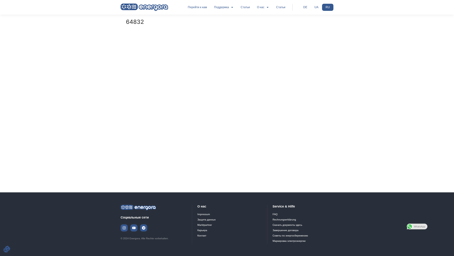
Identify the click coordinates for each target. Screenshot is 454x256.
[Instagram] (124, 227)
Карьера (202, 230)
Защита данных (206, 219)
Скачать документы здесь (287, 224)
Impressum (203, 214)
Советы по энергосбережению (290, 235)
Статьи (245, 7)
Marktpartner (204, 224)
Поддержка (221, 7)
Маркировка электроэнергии (289, 240)
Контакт (201, 235)
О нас (260, 7)
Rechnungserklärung (284, 219)
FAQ (275, 214)
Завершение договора (285, 230)
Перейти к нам (197, 7)
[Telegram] (143, 227)
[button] (7, 249)
